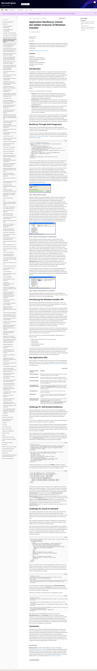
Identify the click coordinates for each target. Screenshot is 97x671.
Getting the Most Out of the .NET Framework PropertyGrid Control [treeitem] (9, 156)
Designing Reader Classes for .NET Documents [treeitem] (9, 130)
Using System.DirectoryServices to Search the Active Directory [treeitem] (9, 381)
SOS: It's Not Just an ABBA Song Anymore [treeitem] (9, 355)
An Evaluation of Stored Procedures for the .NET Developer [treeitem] (9, 139)
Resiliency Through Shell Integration (88, 21)
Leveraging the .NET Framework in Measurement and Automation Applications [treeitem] (9, 194)
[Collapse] (16, 17)
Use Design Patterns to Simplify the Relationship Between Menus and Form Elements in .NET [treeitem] (9, 95)
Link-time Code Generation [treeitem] (8, 198)
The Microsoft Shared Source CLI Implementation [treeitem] (9, 235)
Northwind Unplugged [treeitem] (7, 277)
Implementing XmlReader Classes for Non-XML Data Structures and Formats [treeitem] (9, 170)
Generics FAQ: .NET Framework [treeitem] (9, 147)
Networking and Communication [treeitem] (8, 437)
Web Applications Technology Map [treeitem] (9, 37)
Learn (30, 18)
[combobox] (9, 19)
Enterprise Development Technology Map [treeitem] (7, 27)
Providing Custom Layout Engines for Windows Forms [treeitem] (9, 322)
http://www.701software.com (35, 649)
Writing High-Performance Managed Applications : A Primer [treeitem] (9, 403)
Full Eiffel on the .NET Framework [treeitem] (9, 141)
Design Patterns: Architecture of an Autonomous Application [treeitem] (9, 121)
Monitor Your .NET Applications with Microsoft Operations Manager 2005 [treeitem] (9, 225)
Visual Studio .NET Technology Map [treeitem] (9, 35)
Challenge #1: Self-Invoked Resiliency (88, 27)
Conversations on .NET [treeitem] (7, 98)
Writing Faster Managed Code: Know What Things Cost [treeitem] (9, 399)
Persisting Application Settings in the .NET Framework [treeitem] (9, 304)
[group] (48, 550)
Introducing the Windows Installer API (87, 24)
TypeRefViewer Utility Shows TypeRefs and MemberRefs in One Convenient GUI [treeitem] (9, 359)
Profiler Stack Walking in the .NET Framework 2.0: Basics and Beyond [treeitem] (9, 315)
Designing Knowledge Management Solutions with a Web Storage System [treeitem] (9, 126)
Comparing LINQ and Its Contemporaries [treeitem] (7, 91)
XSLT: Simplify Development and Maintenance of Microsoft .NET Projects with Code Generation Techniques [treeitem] (9, 411)
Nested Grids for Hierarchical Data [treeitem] (9, 246)
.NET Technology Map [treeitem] (7, 271)
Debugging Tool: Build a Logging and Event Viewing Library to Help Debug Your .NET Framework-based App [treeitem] (10, 116)
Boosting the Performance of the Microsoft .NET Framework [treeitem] (9, 62)
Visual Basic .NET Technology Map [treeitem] (9, 33)
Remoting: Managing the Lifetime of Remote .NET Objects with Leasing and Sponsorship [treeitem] (9, 341)
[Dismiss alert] (95, 2)
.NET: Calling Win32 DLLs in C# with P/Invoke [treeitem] (10, 249)
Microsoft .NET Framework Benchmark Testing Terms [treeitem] (8, 214)
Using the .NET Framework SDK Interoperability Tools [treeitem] (9, 374)
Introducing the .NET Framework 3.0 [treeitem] (9, 179)
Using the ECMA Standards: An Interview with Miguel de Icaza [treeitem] (9, 384)
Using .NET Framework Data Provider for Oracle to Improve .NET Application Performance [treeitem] (10, 370)
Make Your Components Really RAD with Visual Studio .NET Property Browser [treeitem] (9, 203)
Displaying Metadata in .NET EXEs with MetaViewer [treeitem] (9, 133)
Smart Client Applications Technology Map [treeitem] (8, 30)
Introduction (83, 20)
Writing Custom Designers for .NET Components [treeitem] (9, 406)
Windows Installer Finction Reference (59, 363)
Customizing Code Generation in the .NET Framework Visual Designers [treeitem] (9, 111)
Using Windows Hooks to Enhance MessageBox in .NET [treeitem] (9, 392)
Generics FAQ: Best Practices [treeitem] (8, 149)
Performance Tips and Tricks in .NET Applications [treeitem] (9, 300)
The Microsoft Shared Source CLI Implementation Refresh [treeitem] (9, 238)
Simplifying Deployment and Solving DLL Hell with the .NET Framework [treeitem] (8, 351)
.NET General (43, 18)
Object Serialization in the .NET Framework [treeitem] (9, 280)
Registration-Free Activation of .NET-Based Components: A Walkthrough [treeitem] (9, 333)
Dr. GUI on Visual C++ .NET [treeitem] (8, 136)
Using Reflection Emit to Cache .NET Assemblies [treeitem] (9, 377)
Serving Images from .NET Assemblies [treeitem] (8, 347)
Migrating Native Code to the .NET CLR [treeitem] (9, 242)
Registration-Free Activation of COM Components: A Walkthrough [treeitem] (9, 337)
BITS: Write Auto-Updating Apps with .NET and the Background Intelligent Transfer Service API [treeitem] (9, 58)
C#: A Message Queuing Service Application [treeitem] (9, 72)
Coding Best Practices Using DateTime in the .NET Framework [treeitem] (9, 87)
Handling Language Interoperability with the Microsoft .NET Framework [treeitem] (9, 160)
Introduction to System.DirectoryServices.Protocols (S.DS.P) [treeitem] (9, 190)
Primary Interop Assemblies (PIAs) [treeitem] (9, 312)
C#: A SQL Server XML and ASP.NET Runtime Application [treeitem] (9, 75)
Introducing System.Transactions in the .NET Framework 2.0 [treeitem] (10, 182)
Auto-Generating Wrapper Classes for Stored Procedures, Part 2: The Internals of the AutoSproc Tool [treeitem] (9, 50)
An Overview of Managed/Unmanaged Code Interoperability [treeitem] (8, 284)
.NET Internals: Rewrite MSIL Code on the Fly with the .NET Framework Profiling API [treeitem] (9, 259)
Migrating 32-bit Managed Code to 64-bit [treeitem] (9, 221)
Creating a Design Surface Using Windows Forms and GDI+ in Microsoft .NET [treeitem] (9, 106)
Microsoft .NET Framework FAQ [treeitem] (9, 232)
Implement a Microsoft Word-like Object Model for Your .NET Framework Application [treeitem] (9, 165)
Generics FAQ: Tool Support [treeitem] (8, 153)
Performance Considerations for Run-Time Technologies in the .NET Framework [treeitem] (9, 289)
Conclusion (83, 30)
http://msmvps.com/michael (54, 655)
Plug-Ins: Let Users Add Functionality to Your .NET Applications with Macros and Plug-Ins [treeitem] (10, 308)
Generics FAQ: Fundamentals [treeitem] (8, 151)
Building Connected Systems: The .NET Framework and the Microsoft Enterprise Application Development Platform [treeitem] (9, 67)
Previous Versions (36, 18)
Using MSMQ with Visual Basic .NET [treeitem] (10, 366)
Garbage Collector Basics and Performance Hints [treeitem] (8, 144)
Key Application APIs (85, 25)
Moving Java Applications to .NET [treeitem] (9, 244)
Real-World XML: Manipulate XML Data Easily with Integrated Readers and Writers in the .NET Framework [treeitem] (9, 327)
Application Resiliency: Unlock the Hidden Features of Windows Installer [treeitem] (9, 40)
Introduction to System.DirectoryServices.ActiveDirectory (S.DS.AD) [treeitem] (9, 186)
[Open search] (91, 10)
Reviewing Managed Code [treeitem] (8, 344)
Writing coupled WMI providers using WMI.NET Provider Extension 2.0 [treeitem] (9, 455)
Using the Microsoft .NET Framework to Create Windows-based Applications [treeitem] (9, 388)
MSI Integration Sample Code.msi (41, 50)
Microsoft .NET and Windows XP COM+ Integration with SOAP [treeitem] (9, 207)
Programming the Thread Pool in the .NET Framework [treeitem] (9, 319)
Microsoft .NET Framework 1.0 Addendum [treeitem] (8, 211)
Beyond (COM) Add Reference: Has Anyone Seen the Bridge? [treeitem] (9, 54)
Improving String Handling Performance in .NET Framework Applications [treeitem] (9, 174)
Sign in (94, 9)
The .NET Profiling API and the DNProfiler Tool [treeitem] (8, 269)
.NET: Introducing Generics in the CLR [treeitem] (9, 263)
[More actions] (67, 18)
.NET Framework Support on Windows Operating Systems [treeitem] (8, 255)
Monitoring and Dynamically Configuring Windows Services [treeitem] (9, 229)
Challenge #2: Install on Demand (87, 28)
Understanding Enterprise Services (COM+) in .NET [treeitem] (9, 363)
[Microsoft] (2, 10)
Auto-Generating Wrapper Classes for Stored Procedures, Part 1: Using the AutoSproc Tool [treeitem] (9, 45)
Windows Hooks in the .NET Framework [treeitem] (8, 396)
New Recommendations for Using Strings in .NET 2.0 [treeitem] (9, 274)
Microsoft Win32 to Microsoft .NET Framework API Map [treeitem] (9, 218)
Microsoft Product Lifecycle (35, 13)
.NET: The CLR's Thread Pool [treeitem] (8, 252)
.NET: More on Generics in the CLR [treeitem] (9, 266)
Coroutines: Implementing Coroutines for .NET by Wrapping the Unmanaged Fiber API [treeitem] (9, 102)
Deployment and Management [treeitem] (8, 431)
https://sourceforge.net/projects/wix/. (41, 136)
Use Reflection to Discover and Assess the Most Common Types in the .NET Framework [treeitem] (9, 83)
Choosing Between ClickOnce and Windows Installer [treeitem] (9, 79)
